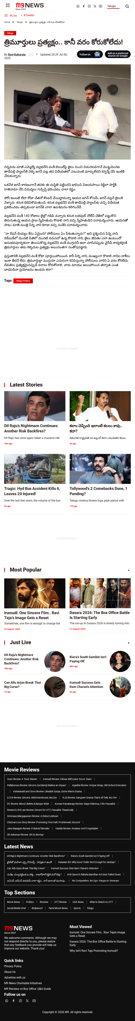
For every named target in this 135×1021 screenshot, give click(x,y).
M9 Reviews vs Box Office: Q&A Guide (27, 988)
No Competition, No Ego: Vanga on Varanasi (95, 880)
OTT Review (60, 902)
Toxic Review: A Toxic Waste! (22, 779)
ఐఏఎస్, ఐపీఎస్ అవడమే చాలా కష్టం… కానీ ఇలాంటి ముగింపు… (36, 880)
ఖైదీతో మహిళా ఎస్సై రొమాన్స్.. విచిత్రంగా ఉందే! (29, 862)
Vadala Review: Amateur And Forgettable (76, 828)
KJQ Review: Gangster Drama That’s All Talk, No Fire (90, 797)
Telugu (111, 6)
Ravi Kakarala (17, 54)
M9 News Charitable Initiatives (23, 983)
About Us (9, 972)
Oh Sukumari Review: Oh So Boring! (25, 834)
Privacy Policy (13, 966)
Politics (30, 902)
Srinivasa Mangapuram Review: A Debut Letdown (32, 816)
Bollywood (37, 908)
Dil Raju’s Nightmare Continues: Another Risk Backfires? (36, 856)
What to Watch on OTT (101, 902)
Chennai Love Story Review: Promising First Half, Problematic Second (43, 822)
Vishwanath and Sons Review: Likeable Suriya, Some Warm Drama (47, 791)
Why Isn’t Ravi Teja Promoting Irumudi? (94, 950)
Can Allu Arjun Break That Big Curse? (26, 868)
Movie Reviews (21, 770)
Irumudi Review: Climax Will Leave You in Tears (67, 779)
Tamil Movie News (58, 908)
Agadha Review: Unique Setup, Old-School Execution (99, 785)
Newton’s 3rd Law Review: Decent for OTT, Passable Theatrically (40, 810)
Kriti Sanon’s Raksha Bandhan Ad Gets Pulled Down (94, 874)
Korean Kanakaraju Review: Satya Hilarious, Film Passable (85, 803)
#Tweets (29, 15)
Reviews (44, 902)
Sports (77, 908)
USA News (78, 902)
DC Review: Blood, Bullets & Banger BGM (28, 803)
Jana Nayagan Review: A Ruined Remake (28, 828)
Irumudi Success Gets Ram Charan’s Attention (75, 868)
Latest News (18, 846)
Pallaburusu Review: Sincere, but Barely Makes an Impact (36, 785)
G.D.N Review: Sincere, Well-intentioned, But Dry (32, 797)
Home (7, 22)
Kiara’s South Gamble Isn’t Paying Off (90, 856)
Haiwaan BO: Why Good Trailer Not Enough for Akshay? (86, 862)
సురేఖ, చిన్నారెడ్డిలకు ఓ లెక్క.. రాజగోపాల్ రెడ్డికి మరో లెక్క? (34, 874)
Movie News (13, 902)
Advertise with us (14, 977)
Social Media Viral (16, 908)
